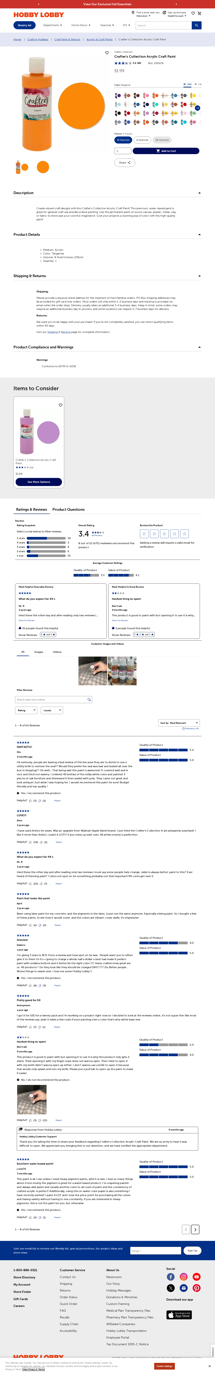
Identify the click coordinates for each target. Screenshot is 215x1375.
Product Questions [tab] (68, 509)
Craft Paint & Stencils (67, 39)
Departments (51, 25)
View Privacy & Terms (33, 1369)
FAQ (63, 1310)
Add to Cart (168, 150)
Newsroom (114, 1277)
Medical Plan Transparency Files (128, 1310)
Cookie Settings (165, 1366)
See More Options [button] (39, 481)
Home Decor (79, 25)
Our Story (113, 1283)
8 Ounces (124, 141)
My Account (22, 1284)
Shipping (52, 332)
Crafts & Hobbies (37, 39)
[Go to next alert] (176, 4)
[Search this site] (197, 25)
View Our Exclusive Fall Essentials (107, 4)
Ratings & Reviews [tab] (31, 509)
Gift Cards (20, 1299)
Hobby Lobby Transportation (126, 1330)
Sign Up (192, 1250)
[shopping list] (193, 13)
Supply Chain (69, 1324)
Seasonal (105, 25)
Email (135, 1251)
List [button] (198, 85)
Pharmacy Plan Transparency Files (130, 1317)
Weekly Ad (24, 25)
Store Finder (22, 1291)
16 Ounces (163, 141)
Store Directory (24, 1277)
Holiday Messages (118, 1290)
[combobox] (164, 25)
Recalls (64, 1317)
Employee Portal (117, 1337)
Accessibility (68, 1330)
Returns (66, 332)
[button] (117, 95)
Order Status (68, 1297)
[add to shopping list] (107, 53)
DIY (125, 25)
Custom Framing (117, 1304)
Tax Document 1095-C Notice (127, 1344)
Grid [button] (187, 85)
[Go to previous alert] (38, 4)
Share (122, 162)
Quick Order (68, 1304)
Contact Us (68, 1277)
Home (17, 39)
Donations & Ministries (121, 1297)
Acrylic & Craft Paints (100, 39)
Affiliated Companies (120, 1324)
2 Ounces (143, 141)
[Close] (209, 1366)
